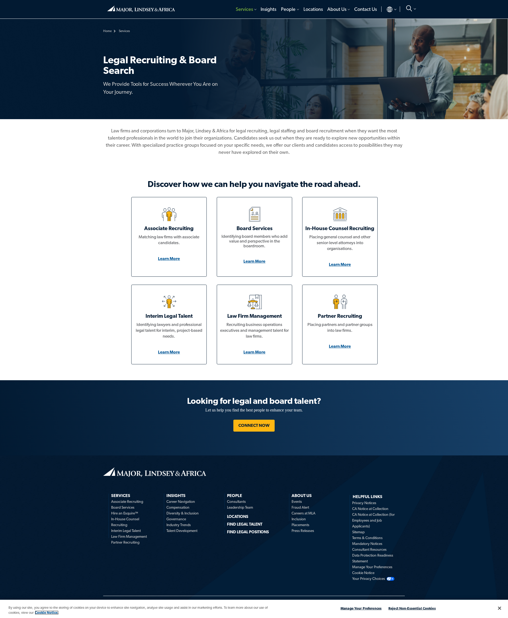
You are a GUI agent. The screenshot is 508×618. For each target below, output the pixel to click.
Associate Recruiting (127, 501)
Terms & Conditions (367, 538)
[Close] (499, 608)
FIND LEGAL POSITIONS (248, 532)
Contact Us (365, 9)
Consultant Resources (369, 549)
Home (141, 6)
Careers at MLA (303, 513)
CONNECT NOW (254, 425)
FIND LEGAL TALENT (244, 524)
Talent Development (181, 531)
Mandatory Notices (367, 543)
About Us (336, 9)
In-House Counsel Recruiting (125, 522)
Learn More (169, 258)
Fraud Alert (300, 507)
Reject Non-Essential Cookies (412, 608)
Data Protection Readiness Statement (372, 558)
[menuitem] (245, 9)
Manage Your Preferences (372, 567)
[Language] (387, 9)
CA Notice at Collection (370, 509)
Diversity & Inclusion (182, 513)
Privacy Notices (364, 503)
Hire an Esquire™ (124, 513)
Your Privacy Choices (368, 578)
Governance (176, 519)
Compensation (177, 507)
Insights (268, 9)
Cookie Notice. (46, 613)
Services (244, 9)
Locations (313, 9)
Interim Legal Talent (126, 531)
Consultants (236, 501)
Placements (300, 525)
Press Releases (303, 531)
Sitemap (358, 532)
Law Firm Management (129, 536)
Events (297, 501)
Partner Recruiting (125, 542)
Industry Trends (178, 525)
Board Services (122, 507)
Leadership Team (240, 507)
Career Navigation (180, 501)
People (288, 9)
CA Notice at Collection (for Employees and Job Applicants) (373, 520)
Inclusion (299, 519)
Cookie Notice (363, 573)
